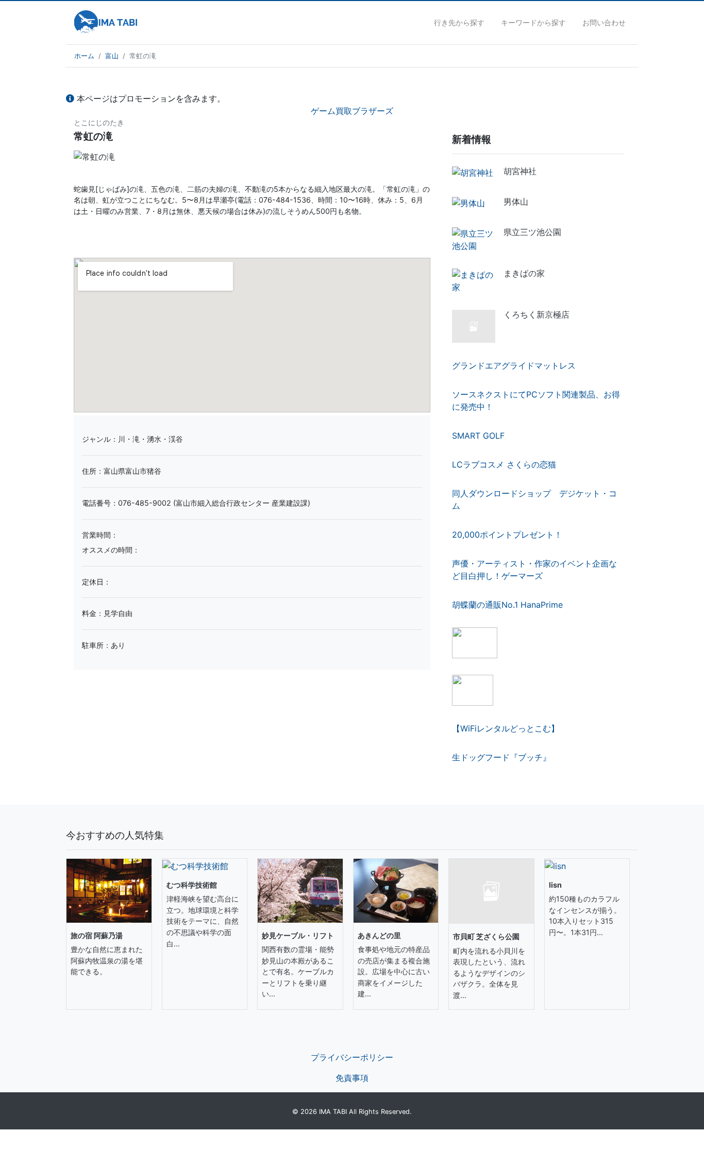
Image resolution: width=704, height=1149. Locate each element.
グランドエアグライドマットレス (514, 365)
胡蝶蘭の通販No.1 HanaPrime (507, 605)
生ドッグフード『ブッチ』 (501, 757)
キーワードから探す (533, 22)
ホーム (84, 56)
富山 (112, 56)
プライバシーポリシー (352, 1057)
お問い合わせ (604, 22)
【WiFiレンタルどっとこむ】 (505, 728)
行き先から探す (459, 22)
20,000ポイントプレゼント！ (507, 534)
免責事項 (352, 1078)
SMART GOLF (478, 435)
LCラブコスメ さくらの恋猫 (504, 464)
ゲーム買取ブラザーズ (352, 111)
